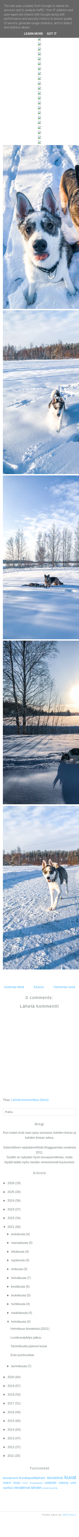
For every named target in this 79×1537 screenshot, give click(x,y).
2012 (10, 1447)
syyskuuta (18, 1260)
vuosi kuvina (49, 1487)
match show (11, 1482)
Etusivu (39, 987)
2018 (10, 1394)
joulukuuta (18, 1234)
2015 (10, 1420)
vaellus (8, 1487)
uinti (73, 1482)
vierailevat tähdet (27, 1488)
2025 (10, 1192)
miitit (25, 1483)
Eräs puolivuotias (22, 1355)
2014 (10, 1429)
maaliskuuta (19, 1312)
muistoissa (36, 1482)
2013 (10, 1438)
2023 (10, 1209)
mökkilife (50, 1482)
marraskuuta (19, 1242)
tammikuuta (19, 1366)
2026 (10, 1183)
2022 (10, 1218)
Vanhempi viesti (64, 987)
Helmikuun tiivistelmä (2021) (30, 1328)
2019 (10, 1386)
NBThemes (69, 1515)
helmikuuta (18, 1321)
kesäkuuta (18, 1286)
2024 (10, 1200)
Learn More (33, 33)
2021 (10, 1226)
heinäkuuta (18, 1278)
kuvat (70, 1477)
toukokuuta (18, 1295)
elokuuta (17, 1269)
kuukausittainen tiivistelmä (41, 1478)
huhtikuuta (18, 1304)
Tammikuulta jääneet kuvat (29, 1346)
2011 (10, 1455)
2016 (10, 1412)
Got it (52, 33)
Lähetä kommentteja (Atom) (30, 1099)
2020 (10, 1377)
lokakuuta (17, 1251)
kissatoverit (10, 1478)
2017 (10, 1403)
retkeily (63, 1482)
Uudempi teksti (14, 987)
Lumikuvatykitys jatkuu (26, 1337)
